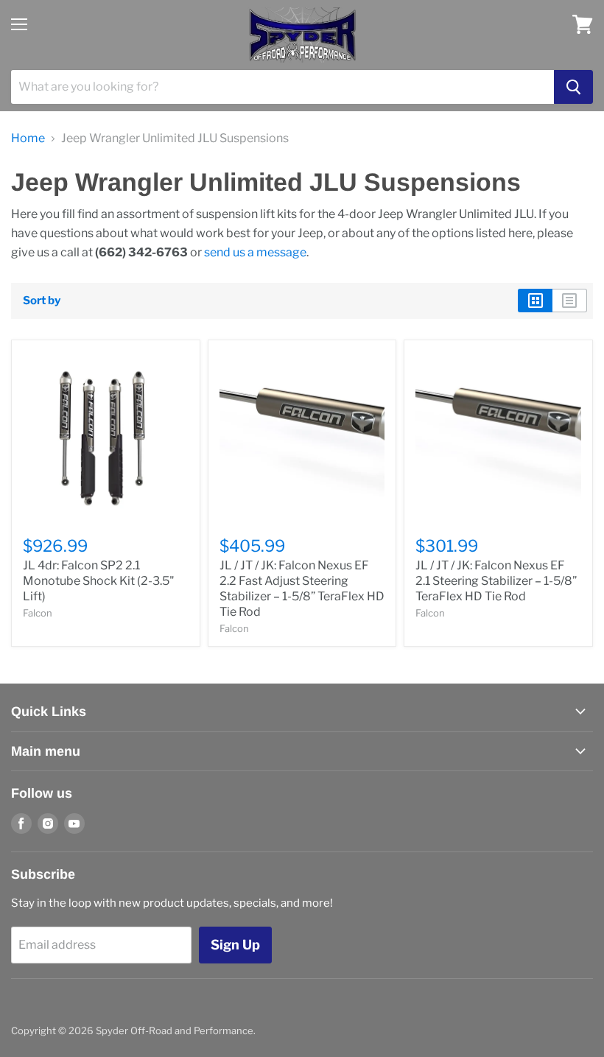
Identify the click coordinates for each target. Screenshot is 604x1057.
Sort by (41, 301)
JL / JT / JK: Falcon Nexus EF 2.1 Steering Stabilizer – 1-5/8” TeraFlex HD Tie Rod (496, 580)
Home (28, 138)
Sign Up (235, 944)
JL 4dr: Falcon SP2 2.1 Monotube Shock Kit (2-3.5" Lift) (99, 580)
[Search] (573, 87)
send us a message (255, 252)
